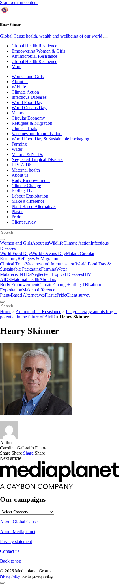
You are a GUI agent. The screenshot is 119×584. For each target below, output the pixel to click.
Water (17, 149)
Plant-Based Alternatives (34, 206)
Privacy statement (16, 541)
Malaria (18, 112)
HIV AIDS (22, 164)
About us (20, 81)
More (16, 66)
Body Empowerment (31, 180)
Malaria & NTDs (27, 154)
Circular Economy (28, 118)
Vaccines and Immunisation (37, 133)
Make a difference (28, 201)
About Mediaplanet (17, 531)
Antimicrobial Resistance (34, 56)
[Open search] (2, 239)
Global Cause (51, 36)
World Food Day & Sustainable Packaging (50, 138)
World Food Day (27, 102)
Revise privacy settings (38, 576)
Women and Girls (28, 76)
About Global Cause (19, 521)
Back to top (10, 561)
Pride (16, 216)
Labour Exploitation (30, 196)
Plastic (17, 211)
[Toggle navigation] (105, 37)
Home (5, 311)
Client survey (24, 222)
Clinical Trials (24, 128)
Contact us (9, 551)
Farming (19, 144)
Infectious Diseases (29, 97)
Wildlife (19, 86)
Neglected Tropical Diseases (37, 159)
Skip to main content (19, 2)
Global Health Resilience (34, 45)
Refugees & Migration (32, 123)
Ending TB (22, 190)
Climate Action (25, 92)
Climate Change (26, 185)
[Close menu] (2, 302)
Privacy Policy (10, 576)
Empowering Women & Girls (38, 51)
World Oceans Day (29, 107)
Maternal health (26, 170)
